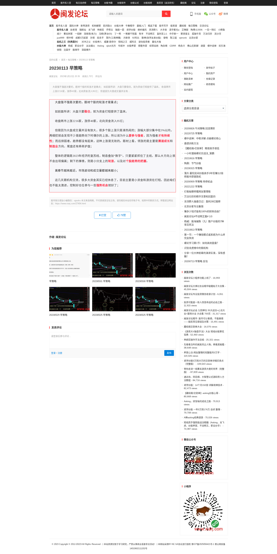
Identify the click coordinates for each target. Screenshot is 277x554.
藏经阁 (183, 3)
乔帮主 (109, 30)
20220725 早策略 (193, 133)
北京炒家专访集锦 (193, 206)
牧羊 (141, 34)
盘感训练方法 (191, 143)
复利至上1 (162, 34)
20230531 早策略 (101, 281)
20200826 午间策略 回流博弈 (199, 128)
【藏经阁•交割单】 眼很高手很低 (201, 148)
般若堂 (173, 26)
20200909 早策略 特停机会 (198, 181)
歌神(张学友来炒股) (151, 38)
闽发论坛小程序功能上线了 (197, 278)
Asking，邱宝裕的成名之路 (197, 401)
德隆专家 (142, 46)
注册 (202, 3)
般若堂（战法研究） (166, 3)
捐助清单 (188, 78)
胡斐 (203, 46)
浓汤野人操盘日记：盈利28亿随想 (202, 201)
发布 (169, 353)
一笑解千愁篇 (130, 34)
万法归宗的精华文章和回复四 (199, 196)
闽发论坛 (53, 76)
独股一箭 (119, 30)
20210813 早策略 (193, 229)
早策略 (52, 281)
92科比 (135, 38)
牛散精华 (130, 26)
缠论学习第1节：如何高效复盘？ (201, 243)
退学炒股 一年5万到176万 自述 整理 (202, 409)
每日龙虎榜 (81, 3)
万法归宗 (207, 34)
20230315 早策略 (193, 168)
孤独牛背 (196, 34)
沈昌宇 (67, 50)
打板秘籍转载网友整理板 (197, 191)
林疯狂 (100, 30)
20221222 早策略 (193, 186)
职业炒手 (79, 46)
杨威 (70, 46)
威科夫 (133, 42)
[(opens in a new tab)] (69, 265)
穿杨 (165, 38)
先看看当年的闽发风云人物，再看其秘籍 (204, 344)
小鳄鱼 (221, 30)
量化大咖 (156, 42)
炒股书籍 (108, 3)
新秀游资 (85, 26)
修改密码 (210, 84)
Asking (100, 46)
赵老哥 (73, 30)
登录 (226, 3)
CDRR (173, 46)
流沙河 (217, 34)
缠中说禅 (211, 46)
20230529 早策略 (58, 315)
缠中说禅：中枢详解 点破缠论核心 (202, 138)
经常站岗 (153, 46)
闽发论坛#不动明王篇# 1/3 (198, 216)
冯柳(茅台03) (105, 34)
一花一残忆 (210, 30)
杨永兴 (181, 46)
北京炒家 (193, 38)
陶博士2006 (196, 30)
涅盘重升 (86, 50)
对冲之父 (86, 42)
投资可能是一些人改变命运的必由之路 (203, 302)
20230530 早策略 (144, 281)
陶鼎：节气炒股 (192, 163)
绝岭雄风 (142, 30)
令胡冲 (121, 46)
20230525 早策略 (101, 315)
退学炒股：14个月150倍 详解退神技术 (203, 385)
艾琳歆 (185, 30)
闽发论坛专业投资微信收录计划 (199, 294)
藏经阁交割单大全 (193, 326)
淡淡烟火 (90, 46)
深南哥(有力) (90, 34)
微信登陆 (213, 3)
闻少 (59, 34)
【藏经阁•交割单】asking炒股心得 (201, 393)
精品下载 (152, 26)
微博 (225, 14)
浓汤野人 (153, 30)
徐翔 (59, 50)
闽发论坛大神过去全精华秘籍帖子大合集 (204, 286)
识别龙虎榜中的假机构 (196, 248)
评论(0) (98, 76)
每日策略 (95, 3)
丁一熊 (117, 34)
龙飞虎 (91, 30)
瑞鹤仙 (82, 30)
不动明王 (150, 34)
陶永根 (164, 46)
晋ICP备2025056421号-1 (203, 544)
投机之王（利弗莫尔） (68, 42)
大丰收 (163, 30)
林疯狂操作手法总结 (194, 339)
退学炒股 (130, 30)
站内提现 (188, 89)
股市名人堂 (66, 3)
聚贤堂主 (185, 34)
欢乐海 (222, 46)
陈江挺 (173, 38)
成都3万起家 (82, 38)
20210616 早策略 (193, 158)
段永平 (100, 38)
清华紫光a (174, 30)
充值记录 (210, 78)
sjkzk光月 (111, 46)
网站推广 (188, 84)
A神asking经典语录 (193, 417)
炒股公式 (134, 3)
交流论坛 (204, 26)
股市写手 (163, 26)
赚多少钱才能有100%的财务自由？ (202, 211)
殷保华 (76, 50)
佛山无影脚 (192, 46)
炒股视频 (148, 3)
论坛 (193, 3)
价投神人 (97, 42)
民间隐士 (107, 26)
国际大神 (73, 26)
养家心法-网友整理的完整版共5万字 (202, 352)
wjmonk (183, 38)
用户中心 (188, 73)
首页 (54, 3)
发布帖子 (210, 67)
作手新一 (173, 34)
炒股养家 (131, 46)
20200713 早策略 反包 (196, 261)
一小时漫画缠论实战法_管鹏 (199, 153)
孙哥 (92, 38)
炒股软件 (121, 3)
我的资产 (210, 73)
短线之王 (122, 42)
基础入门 (141, 26)
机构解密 (96, 26)
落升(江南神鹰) (113, 38)
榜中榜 (70, 38)
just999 (60, 38)
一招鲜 (78, 34)
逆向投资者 (144, 42)
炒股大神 (118, 26)
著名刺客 (68, 34)
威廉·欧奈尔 (110, 42)
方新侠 (126, 38)
